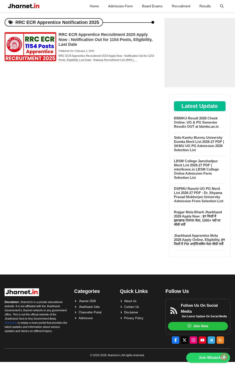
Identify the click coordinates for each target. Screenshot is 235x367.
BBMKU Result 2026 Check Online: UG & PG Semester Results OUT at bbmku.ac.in (196, 122)
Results (205, 6)
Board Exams (152, 6)
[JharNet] (24, 6)
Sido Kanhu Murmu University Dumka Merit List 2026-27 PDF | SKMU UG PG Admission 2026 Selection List (199, 144)
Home (94, 6)
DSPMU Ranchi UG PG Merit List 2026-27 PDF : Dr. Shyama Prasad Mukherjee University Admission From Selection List (198, 195)
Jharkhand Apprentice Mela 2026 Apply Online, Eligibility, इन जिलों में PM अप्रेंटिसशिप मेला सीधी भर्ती (199, 240)
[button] (221, 6)
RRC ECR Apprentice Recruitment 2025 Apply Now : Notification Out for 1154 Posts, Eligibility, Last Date (106, 39)
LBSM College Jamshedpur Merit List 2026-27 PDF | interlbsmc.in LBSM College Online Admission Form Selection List (196, 169)
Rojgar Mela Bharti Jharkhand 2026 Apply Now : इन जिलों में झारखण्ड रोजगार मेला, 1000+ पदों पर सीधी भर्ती (198, 218)
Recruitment (181, 6)
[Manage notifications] (224, 357)
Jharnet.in (11, 322)
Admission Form (120, 6)
